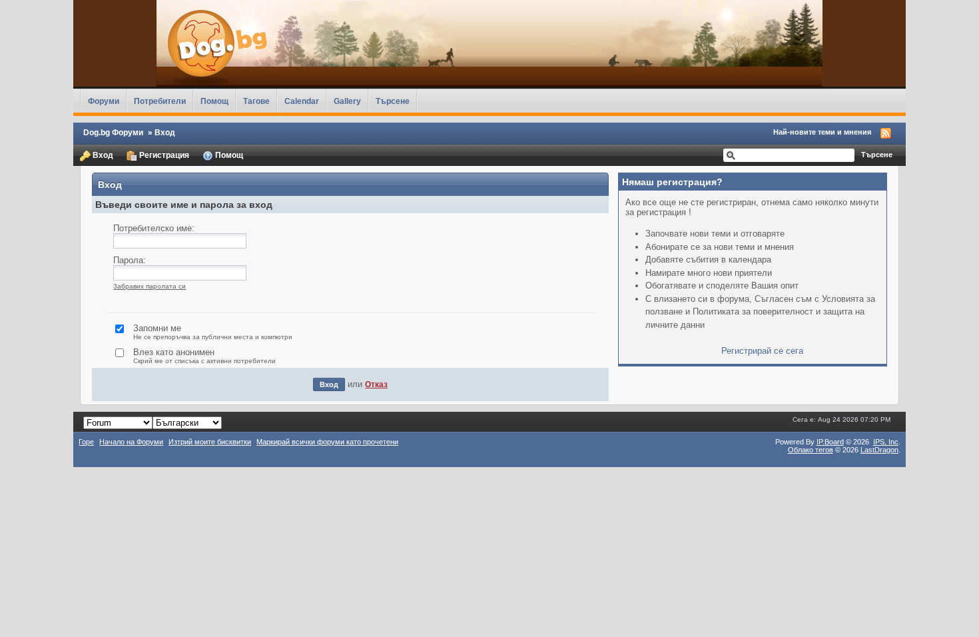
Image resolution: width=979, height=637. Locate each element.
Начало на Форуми (131, 442)
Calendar (301, 101)
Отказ (376, 384)
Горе (86, 442)
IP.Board (830, 442)
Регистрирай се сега (762, 351)
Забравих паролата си (149, 286)
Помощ (214, 101)
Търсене (393, 101)
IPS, (885, 442)
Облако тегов (810, 450)
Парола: (129, 260)
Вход (102, 155)
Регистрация (163, 155)
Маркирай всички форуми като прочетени (327, 442)
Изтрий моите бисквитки (209, 442)
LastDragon (879, 450)
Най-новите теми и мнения (822, 132)
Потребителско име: (153, 228)
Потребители (160, 101)
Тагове (256, 101)
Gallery (347, 101)
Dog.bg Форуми (113, 132)
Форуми (103, 101)
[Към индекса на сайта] (489, 43)
